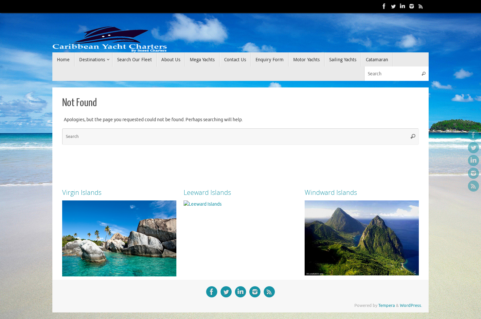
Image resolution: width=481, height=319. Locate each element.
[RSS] (420, 6)
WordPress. (411, 305)
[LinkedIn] (402, 6)
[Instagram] (411, 6)
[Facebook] (384, 6)
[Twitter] (393, 6)
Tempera (386, 305)
